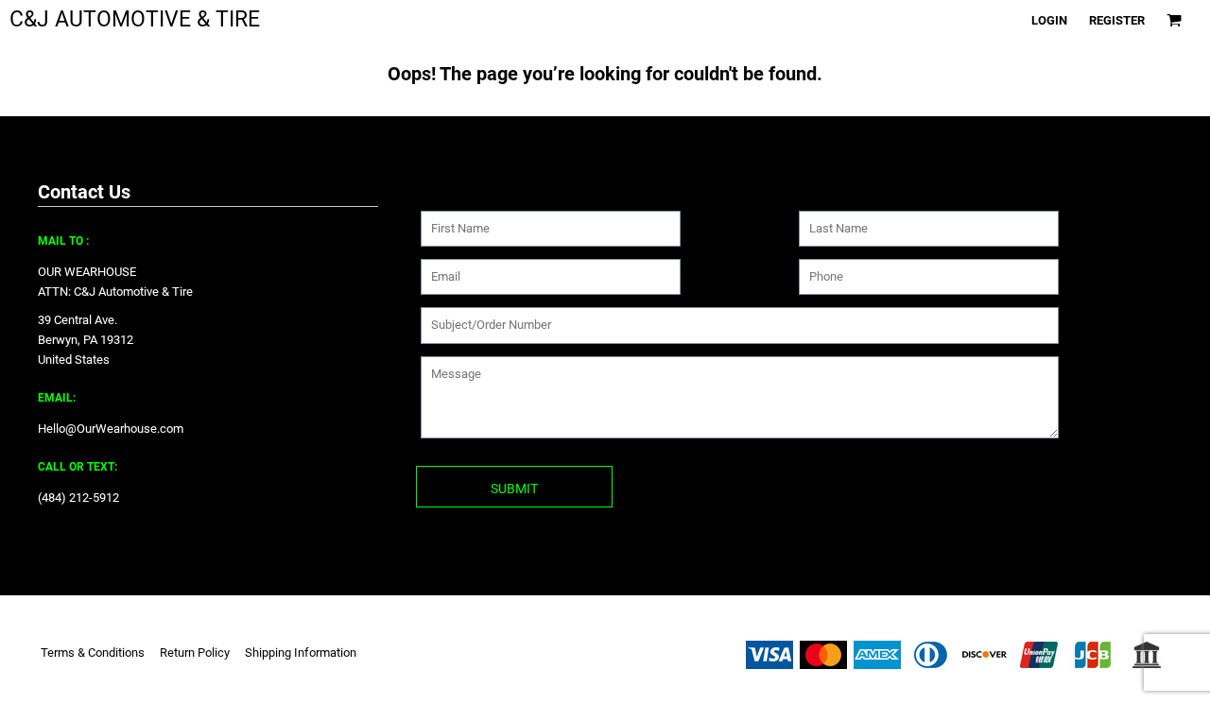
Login (1049, 20)
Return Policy (195, 652)
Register (1117, 20)
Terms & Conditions (93, 652)
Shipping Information (300, 652)
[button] (1174, 19)
